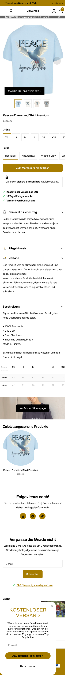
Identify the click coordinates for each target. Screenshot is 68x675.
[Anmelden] (54, 11)
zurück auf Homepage (33, 408)
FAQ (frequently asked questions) (35, 585)
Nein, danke (28, 666)
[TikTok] (42, 516)
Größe (6, 129)
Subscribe (32, 574)
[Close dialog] (52, 606)
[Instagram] (23, 516)
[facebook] (33, 516)
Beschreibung (11, 306)
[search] (11, 11)
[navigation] (18, 103)
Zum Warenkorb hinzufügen (32, 167)
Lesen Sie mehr (56, 3)
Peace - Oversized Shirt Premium (20, 470)
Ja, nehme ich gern (28, 655)
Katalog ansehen (5, 10)
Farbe (6, 147)
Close (59, 17)
